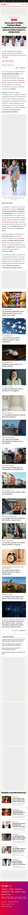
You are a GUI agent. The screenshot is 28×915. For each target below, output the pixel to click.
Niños (12, 891)
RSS (13, 904)
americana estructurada (11, 222)
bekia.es (3, 897)
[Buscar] (23, 4)
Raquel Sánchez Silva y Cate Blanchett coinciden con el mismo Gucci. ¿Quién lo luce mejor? (19, 825)
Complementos (5, 891)
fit (21, 898)
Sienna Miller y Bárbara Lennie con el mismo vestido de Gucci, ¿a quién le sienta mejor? (19, 850)
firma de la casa (6, 259)
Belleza (17, 1)
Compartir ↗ (23, 67)
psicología (13, 898)
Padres (25, 1)
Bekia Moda (11, 17)
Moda (13, 1)
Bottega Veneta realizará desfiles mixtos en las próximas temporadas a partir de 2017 (19, 862)
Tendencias (16, 17)
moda (7, 897)
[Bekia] (3, 1)
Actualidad (9, 1)
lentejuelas (5, 101)
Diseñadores (18, 889)
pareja (24, 897)
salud (8, 898)
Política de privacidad (13, 901)
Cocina (21, 1)
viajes (24, 898)
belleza (12, 897)
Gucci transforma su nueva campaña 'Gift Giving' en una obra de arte (18, 800)
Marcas (24, 891)
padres (20, 897)
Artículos (15, 821)
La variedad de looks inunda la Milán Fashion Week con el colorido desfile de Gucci (19, 837)
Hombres (17, 891)
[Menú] (26, 4)
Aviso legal (4, 901)
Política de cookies (6, 904)
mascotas (4, 898)
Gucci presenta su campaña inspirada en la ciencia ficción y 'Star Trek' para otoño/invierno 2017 (18, 812)
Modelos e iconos (6, 894)
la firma (10, 71)
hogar (18, 898)
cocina (16, 897)
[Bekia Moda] (5, 4)
